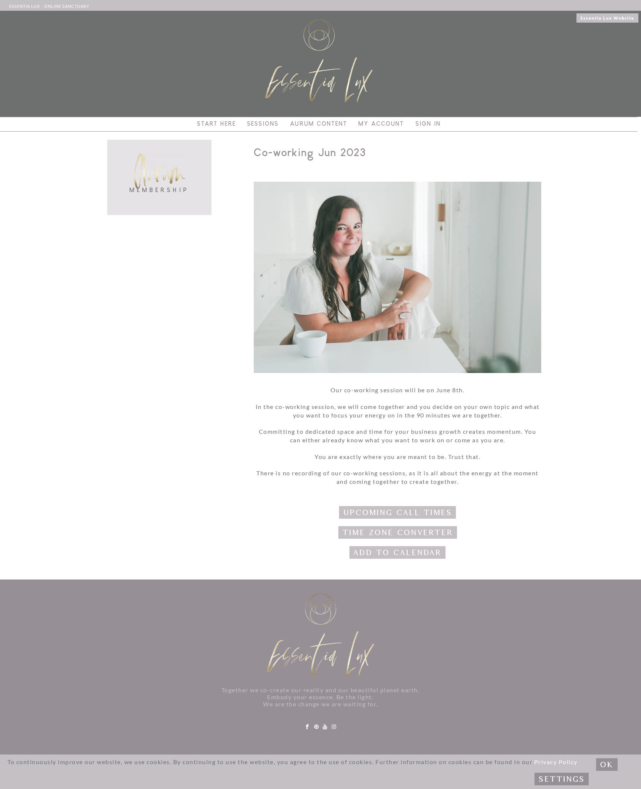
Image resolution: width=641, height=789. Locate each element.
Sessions (263, 124)
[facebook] (307, 727)
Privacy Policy (556, 761)
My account (381, 124)
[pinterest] (316, 727)
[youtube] (325, 727)
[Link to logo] (320, 635)
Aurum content (318, 124)
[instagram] (334, 727)
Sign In (428, 124)
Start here (216, 124)
